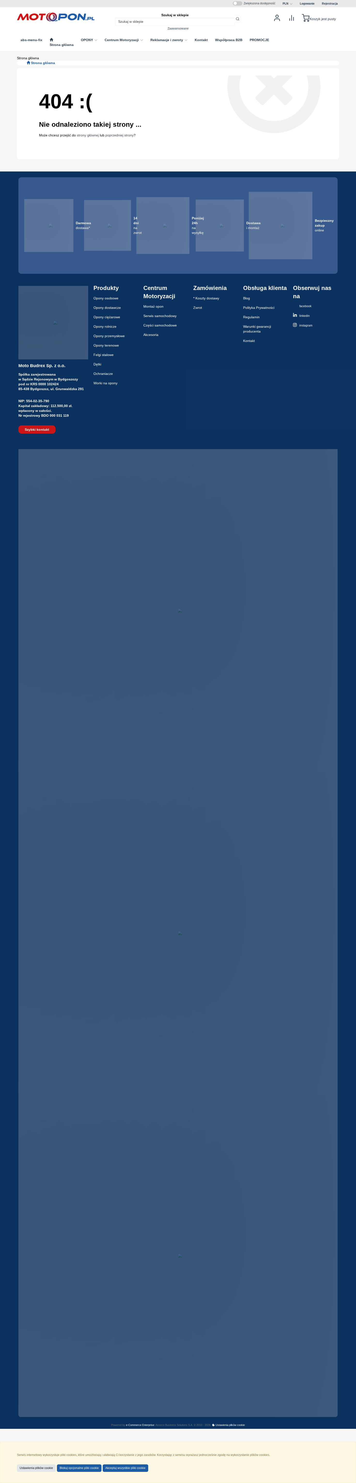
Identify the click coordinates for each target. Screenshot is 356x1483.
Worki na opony (105, 383)
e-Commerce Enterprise (140, 1425)
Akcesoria (150, 335)
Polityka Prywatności (258, 308)
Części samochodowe (160, 325)
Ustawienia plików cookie (230, 1425)
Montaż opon (153, 306)
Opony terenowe (106, 345)
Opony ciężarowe (106, 317)
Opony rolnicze (104, 326)
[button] (287, 3)
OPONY (87, 40)
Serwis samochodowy (160, 316)
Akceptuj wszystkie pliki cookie (125, 1468)
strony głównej (88, 135)
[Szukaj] (237, 19)
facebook (305, 306)
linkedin (304, 316)
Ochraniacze (103, 374)
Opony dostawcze (107, 308)
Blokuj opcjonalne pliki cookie (79, 1468)
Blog (246, 298)
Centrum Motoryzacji (122, 40)
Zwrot (197, 308)
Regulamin (251, 317)
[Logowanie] (277, 17)
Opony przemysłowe (109, 336)
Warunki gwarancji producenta (257, 329)
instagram (305, 325)
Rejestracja (330, 3)
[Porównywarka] (292, 17)
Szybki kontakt (37, 429)
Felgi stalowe (103, 355)
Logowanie (307, 3)
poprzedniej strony (119, 135)
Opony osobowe (105, 298)
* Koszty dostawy (206, 298)
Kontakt (249, 341)
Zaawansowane (178, 28)
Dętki (97, 364)
